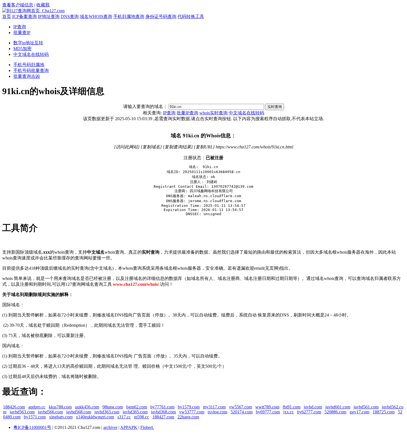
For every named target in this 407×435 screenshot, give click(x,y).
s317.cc (124, 417)
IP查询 (19, 26)
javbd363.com (106, 412)
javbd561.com (366, 407)
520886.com (335, 412)
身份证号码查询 (160, 16)
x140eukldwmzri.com (95, 417)
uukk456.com (87, 407)
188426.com (14, 407)
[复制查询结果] (178, 147)
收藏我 (43, 4)
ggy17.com (359, 412)
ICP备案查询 (24, 16)
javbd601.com (337, 407)
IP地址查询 (49, 16)
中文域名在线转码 (31, 54)
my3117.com (214, 407)
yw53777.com (191, 412)
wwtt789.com (267, 407)
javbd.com (313, 407)
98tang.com (112, 407)
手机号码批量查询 (31, 70)
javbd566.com (50, 412)
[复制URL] (204, 147)
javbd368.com (163, 412)
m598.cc (141, 417)
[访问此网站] (127, 147)
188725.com (384, 412)
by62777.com (309, 412)
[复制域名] (151, 147)
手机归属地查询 (128, 16)
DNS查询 (70, 16)
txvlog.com (217, 412)
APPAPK (128, 427)
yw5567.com (240, 407)
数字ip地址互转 (28, 42)
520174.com (242, 412)
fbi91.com (291, 407)
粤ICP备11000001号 (32, 427)
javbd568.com (78, 412)
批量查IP (21, 32)
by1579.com (189, 407)
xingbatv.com (61, 417)
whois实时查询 (213, 112)
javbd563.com (22, 412)
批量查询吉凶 (26, 76)
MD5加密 (22, 48)
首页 (6, 16)
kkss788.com (60, 407)
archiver (110, 427)
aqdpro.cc (36, 407)
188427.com (163, 417)
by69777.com (268, 412)
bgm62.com (136, 407)
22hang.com (188, 417)
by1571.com (35, 417)
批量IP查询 (187, 112)
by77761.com (162, 407)
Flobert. (147, 427)
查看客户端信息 (17, 4)
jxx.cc (288, 412)
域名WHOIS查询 (96, 16)
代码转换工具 (190, 16)
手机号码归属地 (28, 64)
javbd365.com (135, 412)
